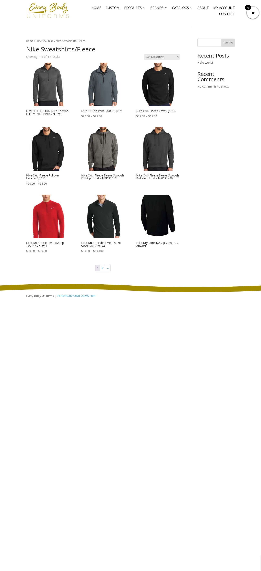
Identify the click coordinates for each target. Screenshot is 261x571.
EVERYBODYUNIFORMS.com (76, 296)
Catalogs (180, 8)
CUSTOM (113, 8)
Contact (227, 14)
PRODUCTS (133, 8)
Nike (51, 41)
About (203, 8)
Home (96, 8)
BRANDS (157, 8)
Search (228, 43)
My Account (224, 8)
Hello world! (205, 62)
